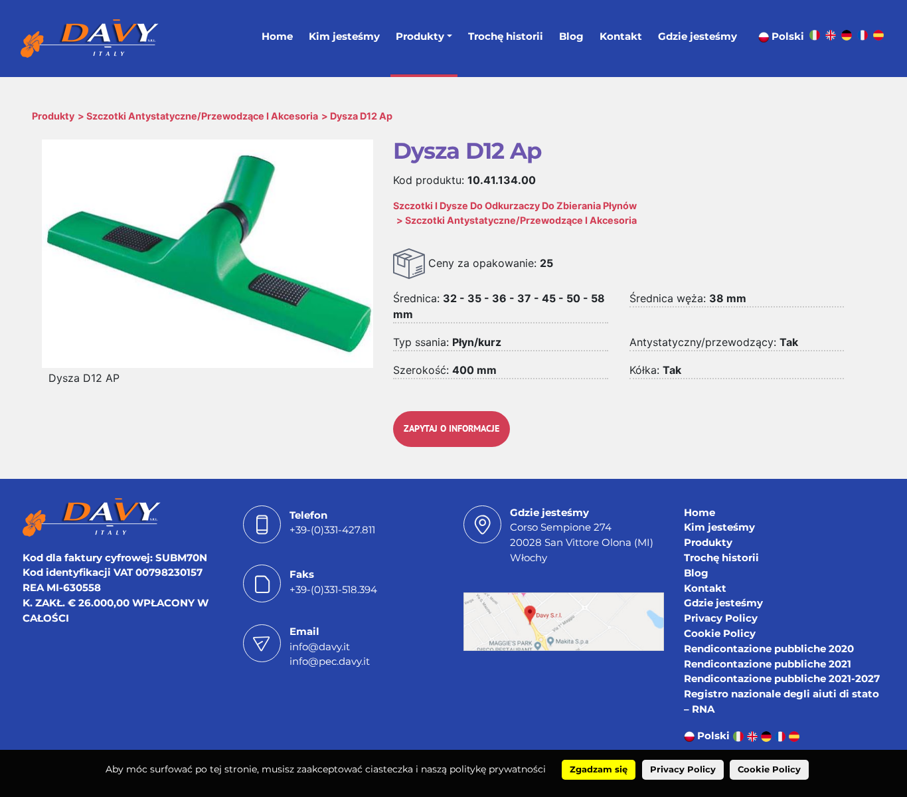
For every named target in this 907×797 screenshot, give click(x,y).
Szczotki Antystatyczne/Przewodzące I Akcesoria (202, 116)
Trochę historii (505, 36)
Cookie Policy (720, 633)
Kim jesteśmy (344, 36)
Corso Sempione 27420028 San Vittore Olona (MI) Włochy (581, 542)
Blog (571, 36)
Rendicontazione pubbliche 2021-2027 (782, 678)
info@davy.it (319, 646)
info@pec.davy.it (329, 661)
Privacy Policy (721, 618)
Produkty (420, 36)
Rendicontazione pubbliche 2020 (769, 648)
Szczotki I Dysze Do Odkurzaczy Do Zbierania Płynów (515, 205)
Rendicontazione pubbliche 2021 (767, 664)
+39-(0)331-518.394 (333, 589)
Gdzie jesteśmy (697, 36)
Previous (25, 220)
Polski (786, 36)
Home (277, 36)
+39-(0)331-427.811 (332, 529)
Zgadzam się (598, 769)
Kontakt (621, 36)
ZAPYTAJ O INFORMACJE (451, 428)
